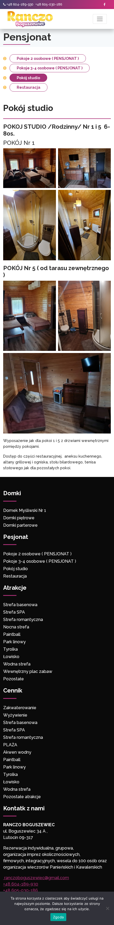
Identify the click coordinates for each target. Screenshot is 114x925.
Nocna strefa (16, 626)
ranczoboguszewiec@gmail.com (36, 877)
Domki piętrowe (18, 517)
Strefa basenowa (20, 604)
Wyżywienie (15, 715)
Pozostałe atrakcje (22, 796)
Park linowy (14, 641)
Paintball (11, 634)
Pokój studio (28, 77)
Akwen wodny (17, 752)
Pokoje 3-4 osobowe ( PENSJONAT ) (49, 68)
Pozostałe (13, 678)
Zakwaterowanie (19, 707)
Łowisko (11, 656)
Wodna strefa (16, 664)
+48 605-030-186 (49, 4)
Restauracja (28, 87)
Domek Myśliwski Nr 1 (24, 510)
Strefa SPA (14, 612)
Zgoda (58, 917)
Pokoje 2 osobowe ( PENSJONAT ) (48, 58)
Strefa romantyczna (23, 619)
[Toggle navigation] (100, 19)
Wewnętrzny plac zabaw (27, 671)
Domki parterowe (21, 525)
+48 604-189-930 (20, 4)
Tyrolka (10, 649)
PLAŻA (10, 744)
